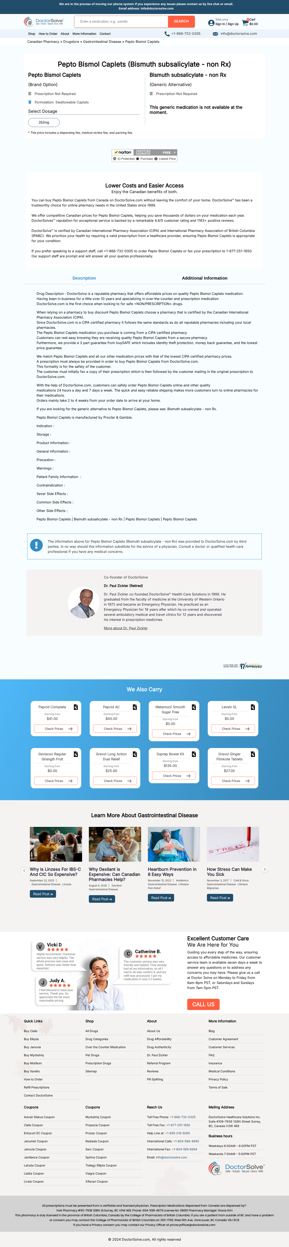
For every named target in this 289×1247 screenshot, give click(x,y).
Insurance (215, 1063)
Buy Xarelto (32, 1071)
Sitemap (91, 1071)
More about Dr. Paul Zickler (126, 628)
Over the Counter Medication (105, 1047)
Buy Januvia (32, 1047)
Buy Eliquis (31, 1039)
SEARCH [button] (181, 21)
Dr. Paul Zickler (157, 1055)
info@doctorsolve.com (157, 8)
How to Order (33, 1079)
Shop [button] (31, 33)
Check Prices (54, 728)
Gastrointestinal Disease (102, 41)
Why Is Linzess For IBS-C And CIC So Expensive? (55, 872)
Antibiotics (182, 880)
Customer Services (222, 1047)
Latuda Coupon (34, 1165)
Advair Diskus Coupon (39, 1117)
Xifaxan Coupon (96, 1181)
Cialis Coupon (33, 1125)
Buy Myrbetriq (34, 1055)
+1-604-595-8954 (184, 1149)
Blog (212, 1031)
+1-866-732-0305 (186, 33)
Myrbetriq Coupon (98, 1117)
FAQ (212, 1055)
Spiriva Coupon (96, 1157)
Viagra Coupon (95, 1173)
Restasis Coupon (97, 1141)
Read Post (41, 894)
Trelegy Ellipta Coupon (101, 1165)
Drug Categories (96, 1039)
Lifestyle (184, 884)
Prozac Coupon (96, 1133)
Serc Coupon (94, 1149)
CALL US (203, 1004)
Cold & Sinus (241, 880)
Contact (105, 33)
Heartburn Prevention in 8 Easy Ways (172, 872)
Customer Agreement (223, 1039)
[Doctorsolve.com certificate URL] (242, 665)
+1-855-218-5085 (177, 1133)
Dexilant (117, 885)
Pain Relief (154, 888)
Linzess (66, 884)
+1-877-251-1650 (178, 1125)
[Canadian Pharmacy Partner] (44, 21)
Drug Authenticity (159, 1047)
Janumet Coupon (36, 1141)
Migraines (213, 888)
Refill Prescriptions (36, 1087)
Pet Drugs (92, 1055)
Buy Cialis (30, 1031)
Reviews (152, 1071)
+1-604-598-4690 (186, 1141)
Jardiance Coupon (36, 1157)
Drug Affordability (159, 1039)
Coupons (31, 1107)
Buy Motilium (33, 1063)
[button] (181, 21)
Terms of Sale (218, 1087)
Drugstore (71, 41)
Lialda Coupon (34, 1173)
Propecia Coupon (97, 1125)
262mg (44, 122)
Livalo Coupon (34, 1181)
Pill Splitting (155, 1079)
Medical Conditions (222, 1071)
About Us (153, 1031)
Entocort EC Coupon (38, 1133)
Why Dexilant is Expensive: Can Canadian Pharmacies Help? (114, 874)
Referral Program (159, 1063)
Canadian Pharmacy (43, 41)
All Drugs (91, 1031)
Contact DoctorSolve (38, 1095)
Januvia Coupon (35, 1149)
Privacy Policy (218, 1079)
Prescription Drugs (98, 1063)
